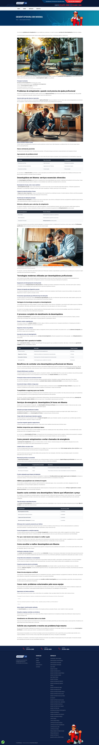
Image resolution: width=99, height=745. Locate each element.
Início (17, 19)
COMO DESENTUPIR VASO (55, 662)
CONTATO (38, 8)
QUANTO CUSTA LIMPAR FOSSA (57, 737)
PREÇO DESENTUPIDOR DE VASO (57, 730)
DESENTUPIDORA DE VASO (56, 687)
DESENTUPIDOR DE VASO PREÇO (57, 673)
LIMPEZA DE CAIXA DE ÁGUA (56, 722)
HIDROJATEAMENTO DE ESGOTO (57, 714)
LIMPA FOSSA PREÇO (54, 720)
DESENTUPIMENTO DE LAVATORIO (57, 702)
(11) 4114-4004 (65, 649)
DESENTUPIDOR (53, 668)
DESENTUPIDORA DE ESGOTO (56, 681)
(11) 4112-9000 (48, 649)
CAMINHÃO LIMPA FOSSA (55, 658)
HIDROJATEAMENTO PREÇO (56, 716)
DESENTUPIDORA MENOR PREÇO (57, 691)
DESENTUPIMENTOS (54, 708)
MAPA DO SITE (39, 664)
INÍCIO (18, 8)
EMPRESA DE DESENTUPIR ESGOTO (58, 710)
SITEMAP (38, 666)
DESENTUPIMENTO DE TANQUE (57, 706)
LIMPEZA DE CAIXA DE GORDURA (57, 724)
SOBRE (24, 8)
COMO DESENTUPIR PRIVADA (56, 660)
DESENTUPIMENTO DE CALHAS (57, 693)
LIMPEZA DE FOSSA (54, 728)
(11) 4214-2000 (64, 5)
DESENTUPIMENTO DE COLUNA (57, 699)
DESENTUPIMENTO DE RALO (56, 704)
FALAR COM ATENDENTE (74, 1)
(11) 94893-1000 (76, 5)
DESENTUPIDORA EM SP (55, 689)
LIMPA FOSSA (53, 718)
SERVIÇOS (31, 8)
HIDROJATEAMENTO (54, 712)
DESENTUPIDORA (54, 679)
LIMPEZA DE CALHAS (54, 726)
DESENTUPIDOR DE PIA (55, 670)
